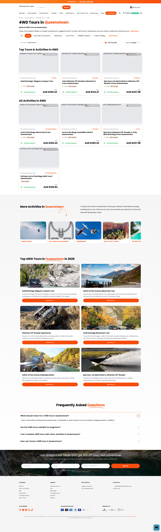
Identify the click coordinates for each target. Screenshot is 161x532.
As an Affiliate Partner (87, 488)
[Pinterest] (26, 510)
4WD (47, 18)
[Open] (107, 466)
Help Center (53, 491)
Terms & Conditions (24, 488)
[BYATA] (104, 510)
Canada (53, 13)
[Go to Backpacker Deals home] (26, 7)
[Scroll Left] (134, 219)
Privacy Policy (94, 470)
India (61, 13)
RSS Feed (52, 495)
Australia (22, 13)
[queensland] (121, 510)
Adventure (58, 36)
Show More (113, 36)
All (21, 36)
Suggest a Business (87, 486)
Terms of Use (22, 498)
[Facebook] (20, 510)
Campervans (94, 13)
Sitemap (52, 498)
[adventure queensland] (112, 510)
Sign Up (125, 466)
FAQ (51, 488)
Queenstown (40, 18)
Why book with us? (55, 486)
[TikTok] (32, 510)
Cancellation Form (55, 493)
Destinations (70, 13)
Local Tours (70, 36)
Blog (102, 13)
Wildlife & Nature (84, 36)
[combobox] (94, 465)
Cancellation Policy (24, 495)
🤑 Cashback (110, 13)
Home (21, 18)
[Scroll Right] (139, 219)
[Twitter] (23, 510)
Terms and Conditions (83, 470)
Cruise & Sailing (99, 36)
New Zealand (32, 13)
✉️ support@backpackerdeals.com (122, 486)
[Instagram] (29, 510)
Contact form (116, 488)
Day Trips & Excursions (42, 36)
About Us (21, 486)
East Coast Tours (82, 13)
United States (43, 13)
